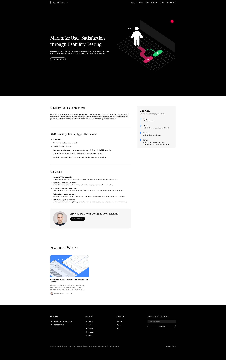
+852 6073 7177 (58, 325)
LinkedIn (90, 321)
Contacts (154, 2)
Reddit (90, 335)
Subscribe (161, 326)
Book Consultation (58, 59)
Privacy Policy (171, 346)
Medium (90, 325)
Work (141, 2)
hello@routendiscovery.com (62, 321)
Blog (147, 2)
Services (133, 2)
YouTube (90, 328)
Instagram (91, 332)
